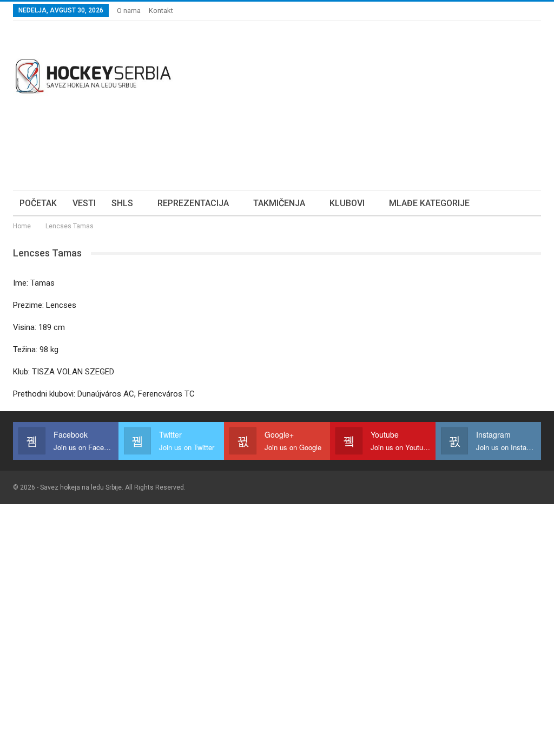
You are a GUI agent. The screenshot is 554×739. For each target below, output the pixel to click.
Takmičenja (279, 203)
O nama (129, 10)
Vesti (84, 203)
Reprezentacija (193, 203)
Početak (38, 203)
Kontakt (161, 10)
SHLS (122, 203)
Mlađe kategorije (429, 203)
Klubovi (347, 203)
